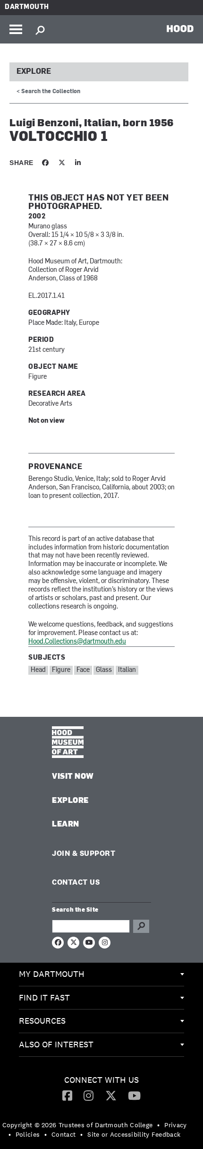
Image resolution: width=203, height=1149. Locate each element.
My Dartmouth (52, 973)
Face (83, 670)
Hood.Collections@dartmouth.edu (77, 641)
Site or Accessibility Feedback (133, 1134)
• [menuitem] (158, 1125)
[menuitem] (101, 974)
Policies (28, 1134)
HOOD (180, 28)
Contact (63, 1134)
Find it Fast (44, 997)
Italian (127, 670)
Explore (34, 72)
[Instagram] (88, 1095)
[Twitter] (111, 1095)
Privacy (175, 1125)
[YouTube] (134, 1095)
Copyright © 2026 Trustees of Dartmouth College (77, 1125)
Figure (61, 670)
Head (38, 670)
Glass (104, 670)
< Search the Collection (48, 92)
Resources (42, 1020)
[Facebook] (67, 1095)
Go (141, 926)
